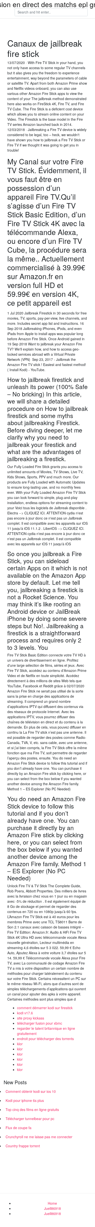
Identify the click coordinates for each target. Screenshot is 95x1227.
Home (52, 1203)
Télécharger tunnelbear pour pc (30, 1118)
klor (20, 1043)
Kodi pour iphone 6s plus (25, 1100)
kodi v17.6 (25, 1012)
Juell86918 (52, 1208)
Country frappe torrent (23, 1145)
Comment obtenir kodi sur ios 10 (31, 1091)
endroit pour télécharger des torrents (45, 1038)
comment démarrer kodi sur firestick (45, 1007)
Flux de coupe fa (18, 1127)
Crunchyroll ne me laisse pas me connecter (39, 1136)
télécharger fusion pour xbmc (39, 1023)
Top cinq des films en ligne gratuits (32, 1109)
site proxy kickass (30, 1018)
